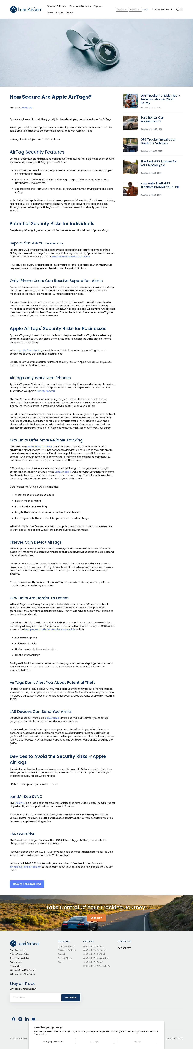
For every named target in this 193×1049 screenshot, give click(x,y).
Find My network (46, 391)
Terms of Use (15, 962)
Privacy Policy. (40, 1034)
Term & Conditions (18, 950)
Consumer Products (67, 950)
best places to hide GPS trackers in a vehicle (49, 629)
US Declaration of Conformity (22, 970)
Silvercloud (53, 718)
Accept (94, 1041)
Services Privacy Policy (19, 958)
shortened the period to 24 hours (71, 256)
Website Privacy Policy (19, 954)
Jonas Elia (26, 107)
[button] (179, 9)
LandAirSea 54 (63, 472)
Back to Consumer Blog (27, 884)
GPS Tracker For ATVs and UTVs (96, 966)
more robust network (39, 446)
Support (61, 954)
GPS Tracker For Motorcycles (95, 958)
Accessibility (15, 966)
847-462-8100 (124, 948)
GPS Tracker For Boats (92, 962)
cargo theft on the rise (28, 350)
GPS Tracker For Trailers (93, 946)
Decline (137, 1041)
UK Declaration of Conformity (22, 974)
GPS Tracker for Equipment (94, 950)
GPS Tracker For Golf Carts (94, 954)
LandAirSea (21, 1038)
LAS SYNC (20, 803)
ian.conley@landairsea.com (25, 867)
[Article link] (153, 103)
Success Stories (65, 958)
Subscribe (71, 997)
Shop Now (96, 918)
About (60, 962)
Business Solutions (66, 946)
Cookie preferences (175, 1038)
